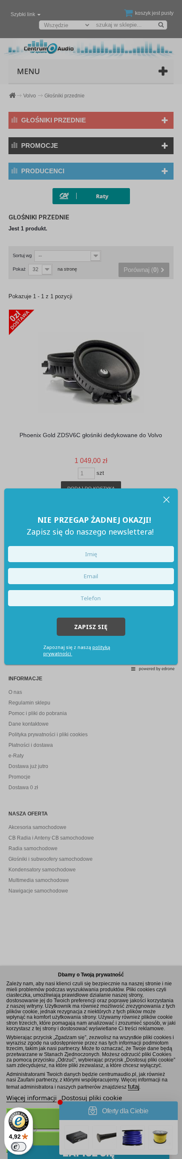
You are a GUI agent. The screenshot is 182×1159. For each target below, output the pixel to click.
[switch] (18, 1146)
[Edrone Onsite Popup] (91, 579)
